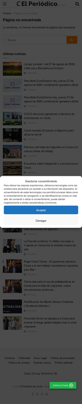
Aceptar (41, 210)
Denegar (41, 220)
